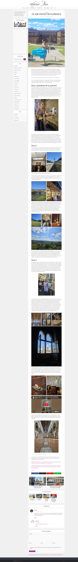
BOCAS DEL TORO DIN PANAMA (46, 500)
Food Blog (15, 84)
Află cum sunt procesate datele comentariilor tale (54, 554)
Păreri (27, 7)
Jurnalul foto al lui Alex (17, 93)
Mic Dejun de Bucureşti (17, 99)
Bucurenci (15, 72)
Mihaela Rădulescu (17, 101)
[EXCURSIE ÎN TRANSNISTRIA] (32, 496)
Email (42, 542)
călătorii (46, 12)
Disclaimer (63, 560)
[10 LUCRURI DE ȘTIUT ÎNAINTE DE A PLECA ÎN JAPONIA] (53, 496)
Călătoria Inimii (16, 76)
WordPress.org (16, 120)
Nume (30, 542)
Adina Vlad (15, 65)
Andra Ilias (51, 16)
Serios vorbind (46, 7)
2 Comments (46, 16)
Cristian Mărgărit (16, 80)
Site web (53, 542)
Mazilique (15, 97)
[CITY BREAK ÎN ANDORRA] (39, 496)
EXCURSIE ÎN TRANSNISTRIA (32, 499)
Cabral (15, 74)
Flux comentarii (16, 118)
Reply (35, 517)
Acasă (24, 7)
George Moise (16, 91)
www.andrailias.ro (20, 560)
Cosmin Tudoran (16, 78)
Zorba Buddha (16, 108)
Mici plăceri (39, 7)
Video (51, 7)
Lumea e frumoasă (17, 95)
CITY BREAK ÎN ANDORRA (39, 499)
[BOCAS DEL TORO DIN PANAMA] (46, 496)
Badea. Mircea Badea (17, 70)
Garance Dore (16, 89)
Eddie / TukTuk (16, 82)
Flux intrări (15, 116)
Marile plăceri (32, 7)
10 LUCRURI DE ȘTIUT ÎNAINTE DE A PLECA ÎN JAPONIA (53, 500)
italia (32, 470)
